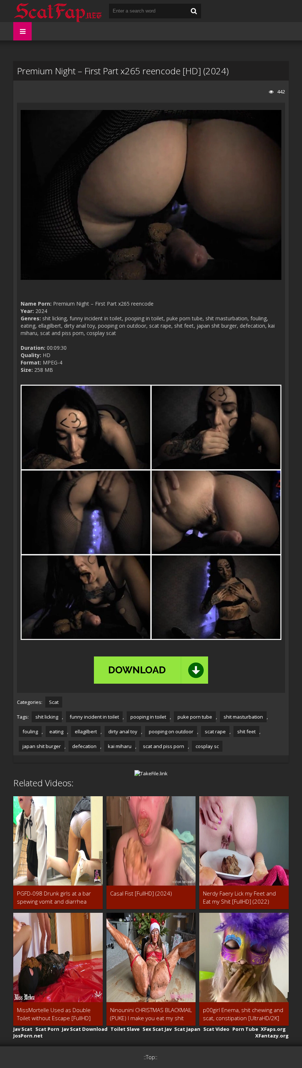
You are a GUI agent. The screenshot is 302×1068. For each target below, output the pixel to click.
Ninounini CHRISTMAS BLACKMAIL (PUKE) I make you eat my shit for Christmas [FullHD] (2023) (151, 1014)
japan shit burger (41, 746)
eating (56, 731)
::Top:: (150, 1057)
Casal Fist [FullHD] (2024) (141, 893)
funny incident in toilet (94, 716)
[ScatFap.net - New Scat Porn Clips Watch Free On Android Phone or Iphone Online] (57, 11)
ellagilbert (86, 731)
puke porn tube (195, 716)
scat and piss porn (163, 746)
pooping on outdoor (171, 731)
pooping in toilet (148, 716)
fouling (30, 731)
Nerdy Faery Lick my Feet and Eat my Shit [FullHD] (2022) (239, 897)
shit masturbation (243, 716)
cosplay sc (207, 746)
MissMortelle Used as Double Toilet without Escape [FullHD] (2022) (54, 1014)
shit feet (246, 731)
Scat (54, 702)
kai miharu (119, 746)
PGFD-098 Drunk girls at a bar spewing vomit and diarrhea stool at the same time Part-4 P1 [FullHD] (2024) (58, 897)
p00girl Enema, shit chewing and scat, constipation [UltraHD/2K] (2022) (243, 1014)
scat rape (215, 731)
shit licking (46, 716)
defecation (84, 746)
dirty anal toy (122, 731)
